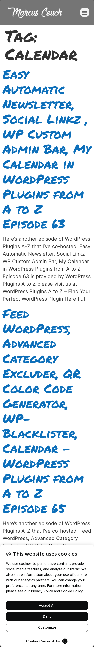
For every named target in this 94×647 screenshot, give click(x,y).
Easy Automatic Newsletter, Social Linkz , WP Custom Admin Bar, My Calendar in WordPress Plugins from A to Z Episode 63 (47, 148)
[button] (84, 12)
